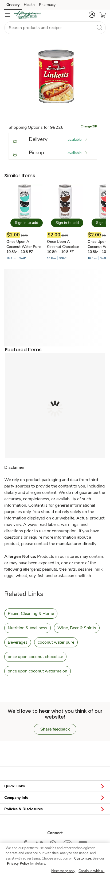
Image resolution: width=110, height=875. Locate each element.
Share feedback (55, 729)
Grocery (12, 4)
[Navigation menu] (7, 15)
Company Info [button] (16, 797)
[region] (55, 859)
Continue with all (91, 871)
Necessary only (63, 871)
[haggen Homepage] (27, 15)
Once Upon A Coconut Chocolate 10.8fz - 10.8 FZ (63, 246)
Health (29, 4)
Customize (82, 858)
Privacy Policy (18, 863)
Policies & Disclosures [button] (23, 809)
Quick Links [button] (14, 786)
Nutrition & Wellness (27, 628)
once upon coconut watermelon (37, 671)
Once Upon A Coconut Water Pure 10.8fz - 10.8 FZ (23, 246)
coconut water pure (56, 642)
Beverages (18, 642)
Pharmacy (47, 4)
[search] (99, 27)
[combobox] (55, 27)
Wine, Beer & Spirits (76, 628)
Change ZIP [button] (89, 126)
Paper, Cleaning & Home (31, 613)
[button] (92, 14)
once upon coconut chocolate (35, 657)
